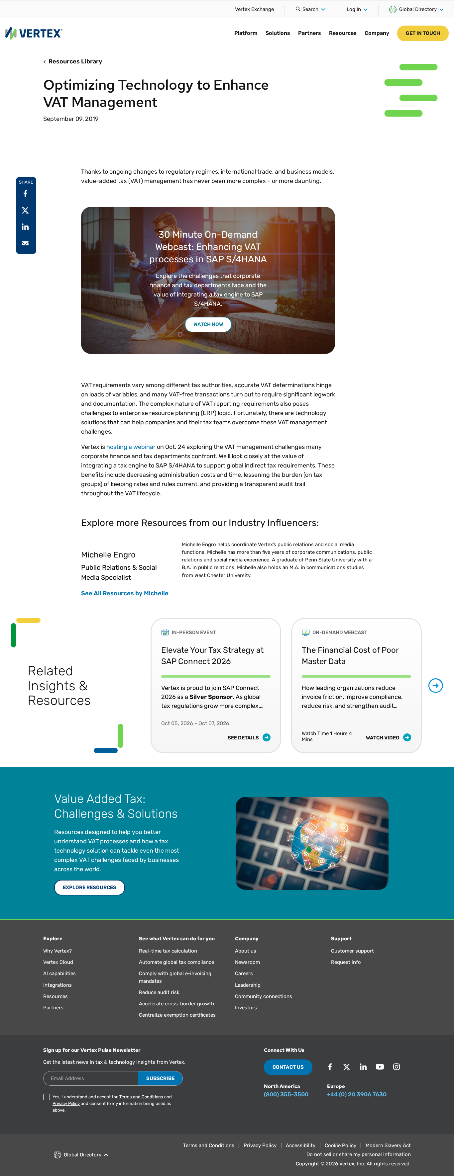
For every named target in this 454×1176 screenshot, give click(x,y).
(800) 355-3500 (286, 1094)
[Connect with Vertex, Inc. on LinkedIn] (363, 1066)
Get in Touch (423, 33)
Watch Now (208, 324)
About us (245, 951)
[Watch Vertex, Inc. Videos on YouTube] (380, 1066)
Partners (309, 33)
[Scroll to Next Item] (435, 685)
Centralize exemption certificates (177, 1015)
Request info (346, 962)
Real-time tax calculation (168, 951)
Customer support (352, 951)
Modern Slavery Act (388, 1145)
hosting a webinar (131, 447)
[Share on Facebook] (25, 193)
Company (377, 33)
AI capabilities (59, 973)
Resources (343, 33)
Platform (246, 33)
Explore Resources (89, 887)
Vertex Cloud (58, 962)
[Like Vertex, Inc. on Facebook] (330, 1066)
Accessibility (300, 1145)
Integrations (57, 985)
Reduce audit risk (159, 992)
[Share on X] (25, 210)
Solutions (278, 33)
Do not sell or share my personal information (358, 1154)
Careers (244, 973)
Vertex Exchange (254, 9)
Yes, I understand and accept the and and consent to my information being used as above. (112, 1103)
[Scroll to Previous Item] (136, 685)
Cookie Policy (340, 1145)
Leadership (248, 985)
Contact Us (288, 1067)
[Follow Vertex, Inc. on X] (346, 1066)
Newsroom (247, 962)
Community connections (263, 996)
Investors (246, 1008)
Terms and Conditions (141, 1096)
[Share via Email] (25, 243)
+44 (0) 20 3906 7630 (357, 1094)
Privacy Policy (66, 1103)
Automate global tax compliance (176, 962)
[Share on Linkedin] (25, 226)
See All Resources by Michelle (125, 593)
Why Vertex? (57, 951)
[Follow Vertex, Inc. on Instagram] (396, 1066)
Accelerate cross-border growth (176, 1004)
